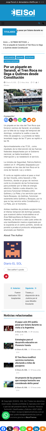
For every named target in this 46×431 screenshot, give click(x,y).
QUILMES (20, 57)
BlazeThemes (31, 417)
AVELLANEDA (10, 57)
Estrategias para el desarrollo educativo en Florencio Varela (26, 342)
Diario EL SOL (11, 82)
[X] (11, 120)
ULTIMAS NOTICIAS (12, 61)
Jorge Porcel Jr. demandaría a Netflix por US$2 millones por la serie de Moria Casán (21, 2)
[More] (34, 120)
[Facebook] (6, 120)
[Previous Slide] (39, 2)
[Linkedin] (24, 120)
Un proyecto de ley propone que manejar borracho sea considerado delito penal (28, 381)
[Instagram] (15, 120)
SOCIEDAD (30, 57)
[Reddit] (29, 120)
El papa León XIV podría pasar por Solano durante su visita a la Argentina (28, 325)
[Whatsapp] (20, 120)
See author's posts (15, 269)
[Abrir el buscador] (39, 23)
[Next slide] (43, 2)
